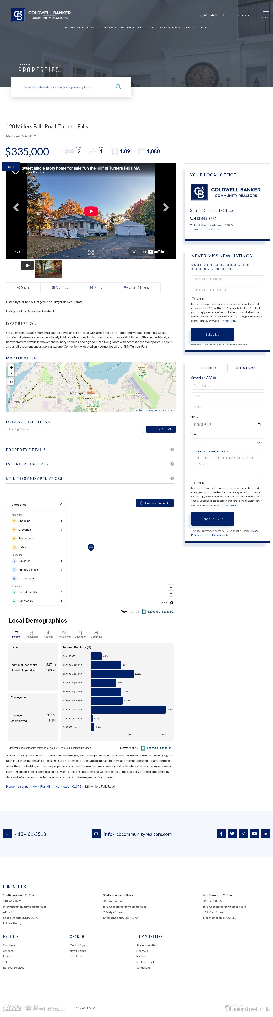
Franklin (45, 786)
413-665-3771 (205, 218)
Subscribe (212, 334)
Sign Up (245, 15)
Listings (23, 786)
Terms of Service (212, 535)
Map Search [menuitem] (77, 956)
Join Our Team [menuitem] (168, 27)
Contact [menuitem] (190, 27)
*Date (194, 416)
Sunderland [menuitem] (143, 967)
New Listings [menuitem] (78, 950)
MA (34, 786)
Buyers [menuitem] (92, 27)
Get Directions (160, 429)
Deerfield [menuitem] (142, 950)
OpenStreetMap (154, 410)
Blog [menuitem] (204, 27)
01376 (76, 786)
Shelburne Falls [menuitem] (145, 962)
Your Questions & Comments (209, 451)
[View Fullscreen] (11, 382)
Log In (236, 15)
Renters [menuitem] (125, 27)
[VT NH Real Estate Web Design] (247, 1008)
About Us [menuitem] (144, 27)
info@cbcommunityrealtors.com (138, 834)
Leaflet (138, 410)
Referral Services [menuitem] (13, 967)
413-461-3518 (30, 834)
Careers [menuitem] (8, 950)
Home (10, 786)
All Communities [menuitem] (146, 945)
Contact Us (197, 229)
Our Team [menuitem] (9, 945)
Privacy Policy (229, 320)
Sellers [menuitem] (109, 27)
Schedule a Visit (245, 367)
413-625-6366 (112, 901)
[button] (118, 87)
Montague (62, 786)
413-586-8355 (212, 901)
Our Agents (212, 229)
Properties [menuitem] (72, 27)
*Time (194, 434)
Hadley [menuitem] (140, 956)
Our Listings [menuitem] (77, 945)
